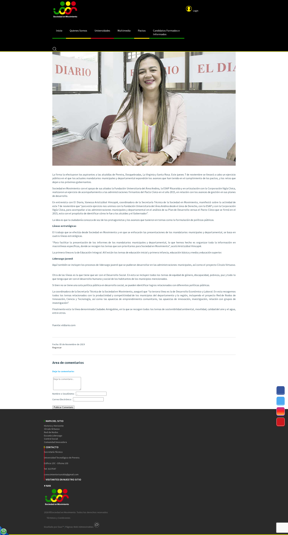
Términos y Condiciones (58, 517)
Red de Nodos (51, 432)
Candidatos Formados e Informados (166, 32)
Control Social (51, 438)
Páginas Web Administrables (79, 526)
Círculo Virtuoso (52, 428)
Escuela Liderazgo (53, 435)
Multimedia (124, 30)
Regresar (57, 347)
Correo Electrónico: (62, 399)
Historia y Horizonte (54, 425)
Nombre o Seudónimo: (63, 393)
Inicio (59, 30)
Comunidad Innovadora (55, 442)
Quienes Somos (78, 30)
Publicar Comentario (63, 407)
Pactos (142, 30)
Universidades (102, 30)
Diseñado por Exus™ (54, 526)
